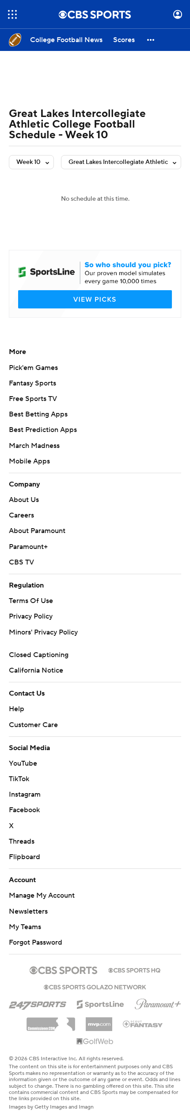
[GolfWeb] (95, 1041)
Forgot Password (35, 942)
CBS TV (21, 562)
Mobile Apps (29, 461)
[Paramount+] (158, 1002)
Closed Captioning (38, 654)
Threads (21, 841)
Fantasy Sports (32, 383)
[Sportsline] (100, 1003)
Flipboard (24, 856)
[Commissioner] (51, 1020)
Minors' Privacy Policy (43, 632)
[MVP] (99, 1020)
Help (16, 708)
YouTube (23, 763)
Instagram (25, 794)
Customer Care (33, 724)
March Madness (34, 445)
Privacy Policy (31, 616)
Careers (21, 515)
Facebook (24, 810)
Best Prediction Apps (43, 429)
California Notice (36, 670)
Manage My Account (42, 895)
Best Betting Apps (38, 414)
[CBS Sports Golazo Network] (95, 986)
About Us (24, 499)
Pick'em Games (33, 367)
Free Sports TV (33, 398)
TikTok (19, 779)
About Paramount (37, 530)
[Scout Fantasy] (143, 1023)
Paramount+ (28, 546)
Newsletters (28, 911)
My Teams (25, 926)
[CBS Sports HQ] (134, 969)
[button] (12, 14)
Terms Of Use (31, 600)
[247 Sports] (37, 1002)
